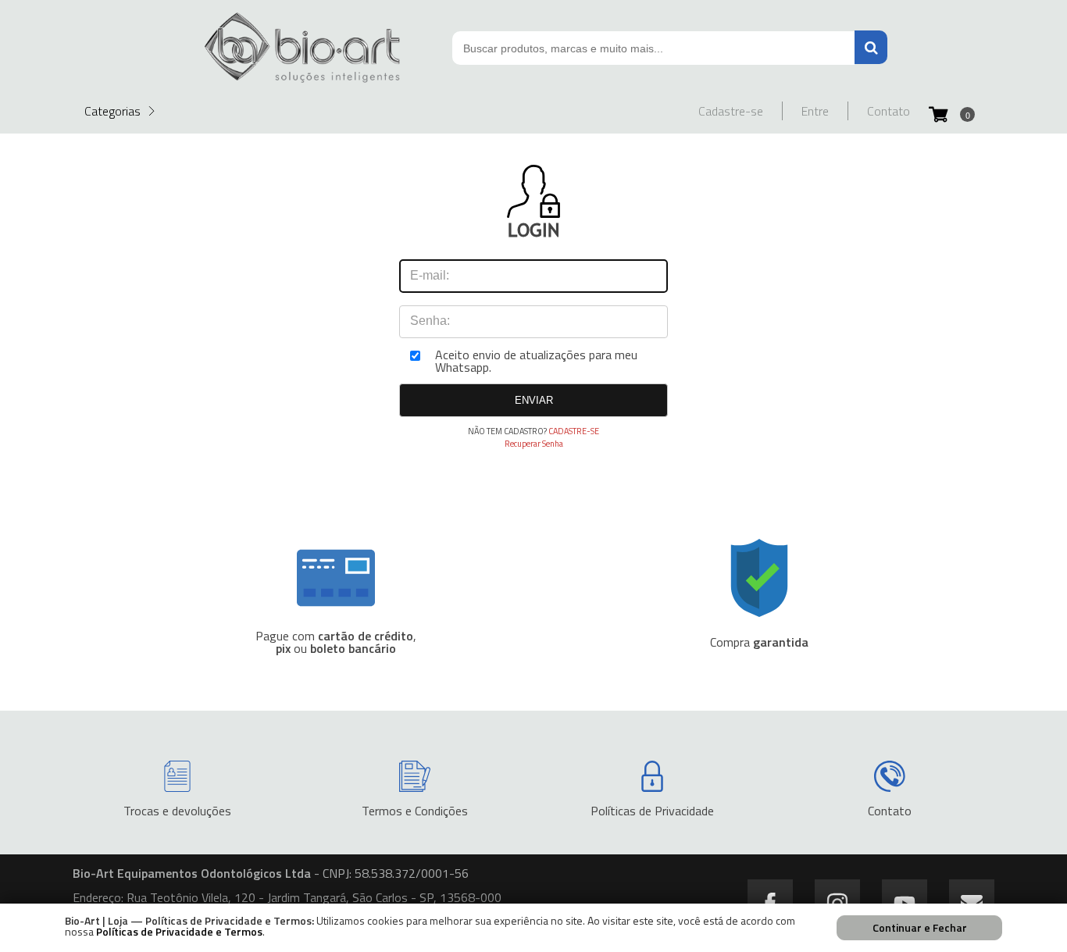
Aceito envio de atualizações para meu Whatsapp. (536, 360)
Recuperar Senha (534, 443)
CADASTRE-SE (573, 431)
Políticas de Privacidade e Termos (179, 931)
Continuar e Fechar (920, 927)
